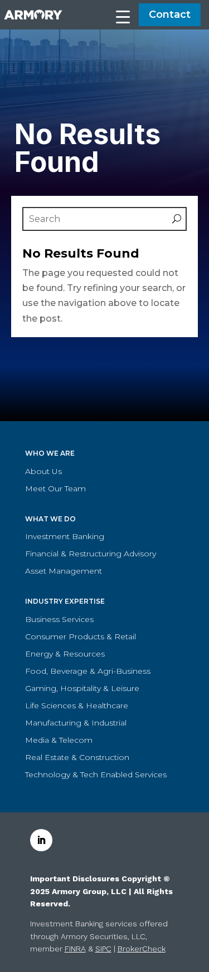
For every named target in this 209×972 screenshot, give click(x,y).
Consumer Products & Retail (80, 636)
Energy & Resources (65, 654)
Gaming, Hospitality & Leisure (82, 688)
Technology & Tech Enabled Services (96, 774)
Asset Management (63, 571)
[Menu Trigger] (122, 16)
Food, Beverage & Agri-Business (87, 671)
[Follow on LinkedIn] (41, 840)
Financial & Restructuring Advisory (90, 554)
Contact (170, 14)
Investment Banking (64, 536)
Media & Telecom (59, 740)
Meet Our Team (55, 488)
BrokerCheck (142, 948)
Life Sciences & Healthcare (76, 705)
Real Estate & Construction (77, 757)
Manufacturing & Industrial (76, 723)
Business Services (59, 619)
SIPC (103, 948)
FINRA (75, 948)
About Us (43, 471)
